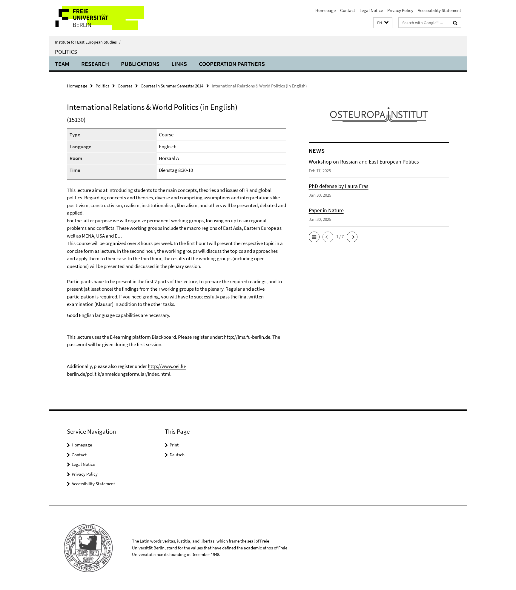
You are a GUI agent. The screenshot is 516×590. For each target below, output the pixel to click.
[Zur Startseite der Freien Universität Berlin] (99, 18)
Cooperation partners (232, 63)
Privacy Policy (400, 10)
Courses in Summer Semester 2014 (172, 86)
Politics (66, 51)
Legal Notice (371, 10)
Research (95, 63)
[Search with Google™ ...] (455, 22)
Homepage (325, 10)
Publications (140, 63)
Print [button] (174, 445)
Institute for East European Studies (88, 42)
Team (62, 63)
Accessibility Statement (439, 10)
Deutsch (177, 454)
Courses (125, 86)
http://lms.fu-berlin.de (247, 337)
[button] (382, 22)
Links (179, 63)
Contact (347, 10)
